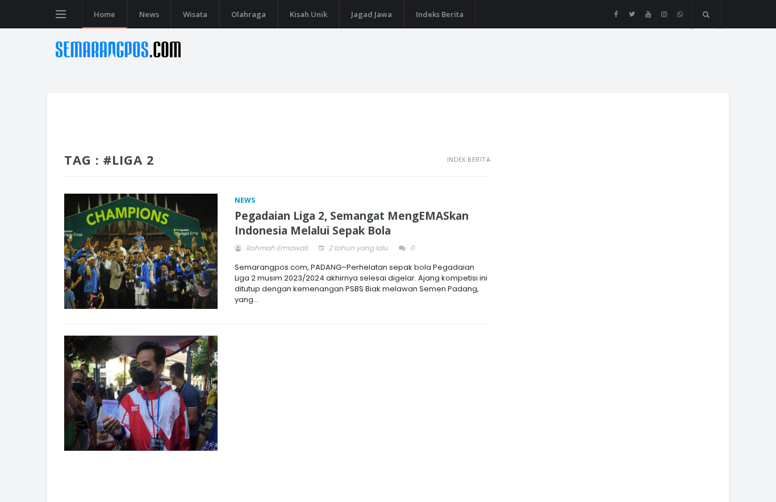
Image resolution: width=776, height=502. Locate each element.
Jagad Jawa (371, 14)
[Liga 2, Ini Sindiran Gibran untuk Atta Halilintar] (141, 393)
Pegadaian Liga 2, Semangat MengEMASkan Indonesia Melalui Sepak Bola (352, 223)
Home (104, 14)
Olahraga (248, 14)
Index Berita (468, 159)
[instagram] (663, 14)
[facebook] (616, 14)
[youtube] (648, 14)
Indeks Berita (440, 14)
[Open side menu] (61, 14)
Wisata (195, 14)
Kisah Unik (308, 14)
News (149, 14)
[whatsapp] (679, 14)
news (245, 200)
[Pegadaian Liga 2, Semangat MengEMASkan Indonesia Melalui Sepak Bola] (141, 251)
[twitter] (632, 14)
